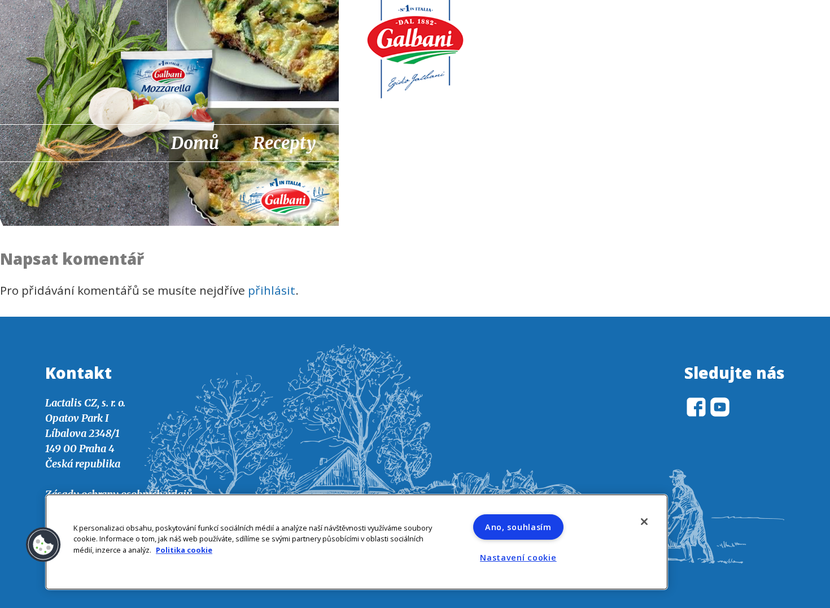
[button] (43, 545)
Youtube (664, 144)
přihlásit (271, 290)
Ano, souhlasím (518, 527)
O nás (578, 143)
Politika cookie (184, 550)
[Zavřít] (644, 521)
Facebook (635, 144)
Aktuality (386, 143)
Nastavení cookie (518, 557)
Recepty (284, 143)
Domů (195, 143)
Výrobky (489, 143)
